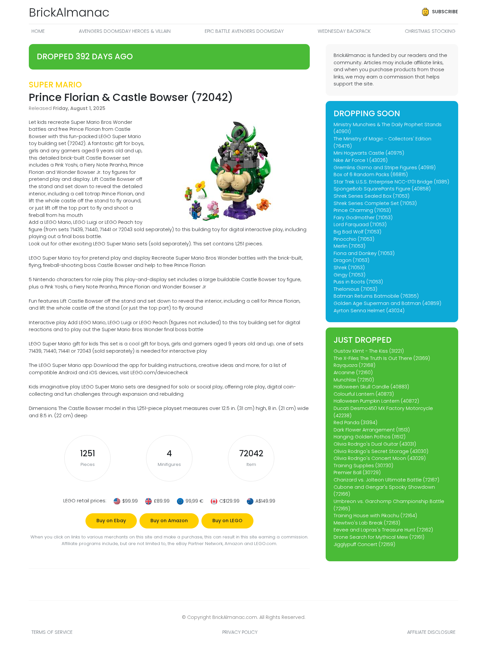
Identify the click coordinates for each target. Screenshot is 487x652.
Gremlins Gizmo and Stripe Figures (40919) (385, 167)
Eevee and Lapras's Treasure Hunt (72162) (383, 530)
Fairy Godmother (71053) (363, 217)
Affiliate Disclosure (431, 632)
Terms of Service (52, 632)
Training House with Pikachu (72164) (375, 515)
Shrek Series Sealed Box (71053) (371, 196)
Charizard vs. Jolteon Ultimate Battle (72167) (386, 479)
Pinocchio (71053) (354, 239)
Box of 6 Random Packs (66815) (371, 174)
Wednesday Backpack (344, 31)
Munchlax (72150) (354, 379)
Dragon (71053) (351, 260)
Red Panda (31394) (355, 422)
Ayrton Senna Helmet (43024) (369, 310)
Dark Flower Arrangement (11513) (372, 429)
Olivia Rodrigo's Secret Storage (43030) (381, 451)
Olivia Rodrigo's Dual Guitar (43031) (375, 444)
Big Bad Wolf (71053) (357, 231)
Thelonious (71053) (355, 289)
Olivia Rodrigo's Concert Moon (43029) (380, 458)
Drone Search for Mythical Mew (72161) (379, 537)
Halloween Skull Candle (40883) (371, 386)
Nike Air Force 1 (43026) (361, 160)
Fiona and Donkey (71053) (364, 253)
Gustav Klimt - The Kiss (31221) (369, 351)
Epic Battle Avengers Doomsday (244, 31)
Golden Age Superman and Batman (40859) (387, 303)
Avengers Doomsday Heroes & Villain (125, 31)
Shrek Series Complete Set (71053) (375, 203)
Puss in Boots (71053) (358, 281)
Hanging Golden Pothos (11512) (370, 436)
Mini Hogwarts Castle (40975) (369, 153)
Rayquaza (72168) (354, 365)
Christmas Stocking (430, 31)
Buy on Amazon (169, 520)
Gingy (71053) (349, 275)
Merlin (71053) (349, 246)
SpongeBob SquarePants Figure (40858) (382, 188)
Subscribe (445, 11)
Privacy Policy (239, 632)
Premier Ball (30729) (357, 472)
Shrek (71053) (349, 267)
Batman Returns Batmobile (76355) (376, 296)
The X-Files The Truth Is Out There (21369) (382, 358)
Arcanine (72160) (353, 372)
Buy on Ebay (111, 520)
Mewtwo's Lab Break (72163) (367, 523)
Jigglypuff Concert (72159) (364, 544)
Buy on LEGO (227, 520)
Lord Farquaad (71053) (360, 224)
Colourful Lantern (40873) (364, 394)
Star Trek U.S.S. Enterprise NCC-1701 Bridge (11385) (391, 181)
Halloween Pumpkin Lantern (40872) (376, 401)
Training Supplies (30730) (363, 465)
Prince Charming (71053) (362, 210)
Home (38, 31)
